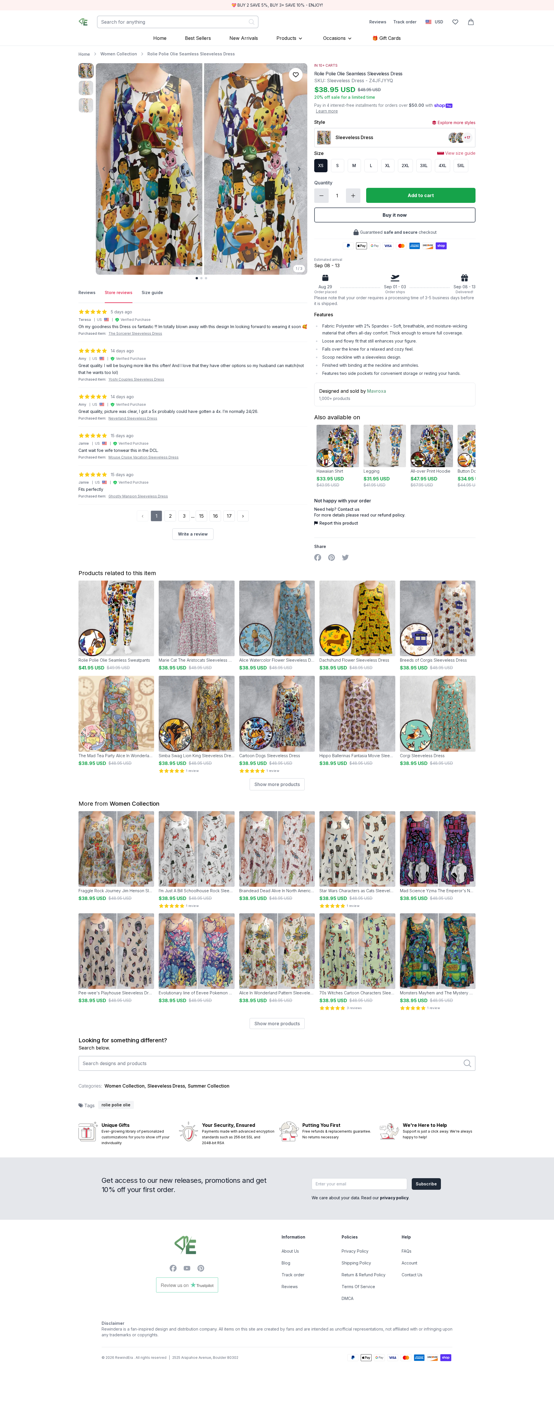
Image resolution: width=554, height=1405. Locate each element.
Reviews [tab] (87, 292)
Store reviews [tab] (118, 292)
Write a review (193, 534)
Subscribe (426, 1183)
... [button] (192, 516)
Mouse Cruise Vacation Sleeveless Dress (143, 457)
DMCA (347, 1298)
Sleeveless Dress (166, 1086)
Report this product (338, 523)
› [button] (243, 516)
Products (286, 38)
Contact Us (412, 1274)
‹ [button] (142, 516)
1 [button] (157, 516)
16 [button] (215, 516)
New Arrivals (243, 38)
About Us (290, 1251)
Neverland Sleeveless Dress (132, 418)
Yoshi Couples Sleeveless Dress (136, 379)
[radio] (320, 165)
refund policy (391, 514)
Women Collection (118, 53)
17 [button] (229, 516)
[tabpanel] (192, 424)
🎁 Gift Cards (386, 38)
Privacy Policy (355, 1251)
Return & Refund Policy (363, 1274)
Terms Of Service (358, 1286)
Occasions (334, 38)
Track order (404, 21)
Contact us (349, 509)
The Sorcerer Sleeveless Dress (135, 333)
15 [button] (201, 516)
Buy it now (395, 215)
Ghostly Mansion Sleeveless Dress (138, 496)
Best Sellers (198, 38)
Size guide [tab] (152, 292)
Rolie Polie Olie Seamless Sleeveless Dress (191, 53)
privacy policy (394, 1197)
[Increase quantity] (353, 195)
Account (409, 1262)
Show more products (277, 784)
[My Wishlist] (455, 21)
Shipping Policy (356, 1262)
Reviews (377, 21)
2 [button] (170, 516)
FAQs (406, 1251)
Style (319, 122)
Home (159, 38)
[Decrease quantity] (321, 195)
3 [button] (184, 516)
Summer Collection (208, 1086)
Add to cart (421, 195)
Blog (286, 1262)
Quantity (323, 183)
